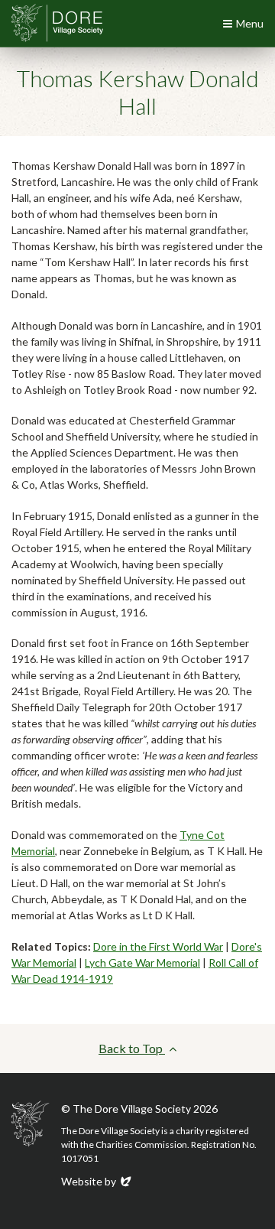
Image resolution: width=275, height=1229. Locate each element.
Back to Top (132, 1048)
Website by (97, 1181)
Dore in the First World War (158, 946)
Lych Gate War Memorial (142, 962)
